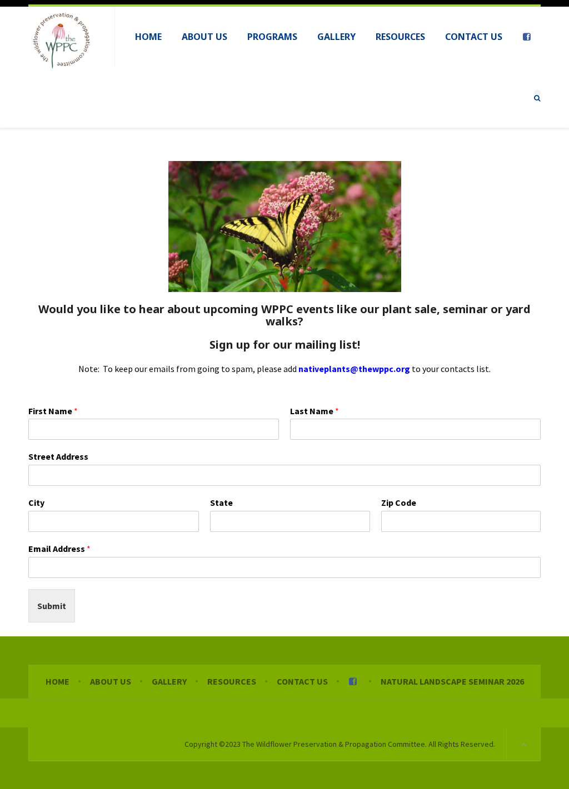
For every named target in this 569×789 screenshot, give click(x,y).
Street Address (58, 456)
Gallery (169, 681)
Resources (231, 681)
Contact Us (302, 681)
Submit (51, 605)
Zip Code (398, 502)
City (36, 502)
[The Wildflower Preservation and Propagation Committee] (61, 40)
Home (57, 681)
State (221, 502)
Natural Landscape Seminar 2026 (452, 681)
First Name (53, 410)
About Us (110, 681)
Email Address (59, 548)
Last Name (314, 410)
